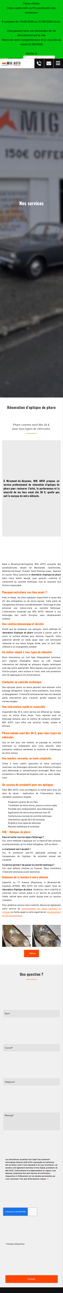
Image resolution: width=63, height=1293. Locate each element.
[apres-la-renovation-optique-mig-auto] (46, 936)
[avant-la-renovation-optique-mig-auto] (16, 936)
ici (47, 1179)
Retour (32, 953)
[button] (58, 63)
